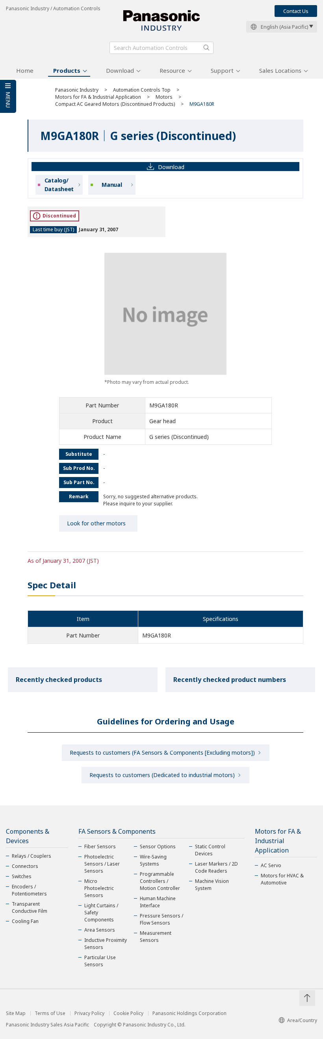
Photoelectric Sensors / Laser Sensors (102, 863)
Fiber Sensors (100, 846)
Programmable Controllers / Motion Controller (160, 881)
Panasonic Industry (76, 90)
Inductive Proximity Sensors (105, 944)
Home (24, 70)
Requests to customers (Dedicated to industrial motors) (162, 775)
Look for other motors (96, 523)
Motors (164, 97)
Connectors (25, 866)
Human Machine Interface (158, 902)
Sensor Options (158, 846)
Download (120, 70)
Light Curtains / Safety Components (101, 912)
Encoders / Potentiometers (29, 890)
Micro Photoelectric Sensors (99, 888)
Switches (22, 876)
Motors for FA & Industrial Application (98, 97)
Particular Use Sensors (100, 961)
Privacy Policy (89, 1013)
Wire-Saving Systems (153, 860)
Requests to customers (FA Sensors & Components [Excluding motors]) (162, 752)
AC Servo (271, 865)
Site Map (16, 1013)
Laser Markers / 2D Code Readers (216, 867)
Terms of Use (50, 1013)
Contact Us (295, 11)
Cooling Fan (25, 921)
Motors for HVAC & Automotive (282, 879)
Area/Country (302, 1020)
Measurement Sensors (155, 936)
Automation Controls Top (142, 90)
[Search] (206, 47)
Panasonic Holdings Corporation (189, 1013)
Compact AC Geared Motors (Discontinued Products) (115, 104)
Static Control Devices (210, 850)
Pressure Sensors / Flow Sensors (161, 919)
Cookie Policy (128, 1013)
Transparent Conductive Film (29, 907)
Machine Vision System (212, 885)
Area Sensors (99, 930)
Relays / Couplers (31, 856)
